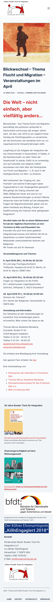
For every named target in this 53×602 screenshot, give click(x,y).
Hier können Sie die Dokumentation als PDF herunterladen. (25, 438)
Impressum (45, 599)
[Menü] (48, 8)
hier (35, 360)
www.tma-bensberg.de (14, 347)
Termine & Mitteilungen (35, 93)
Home (9, 599)
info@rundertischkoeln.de (24, 559)
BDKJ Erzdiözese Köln (19, 389)
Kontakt (18, 599)
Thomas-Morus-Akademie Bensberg (25, 379)
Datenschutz (31, 599)
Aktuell (21, 93)
